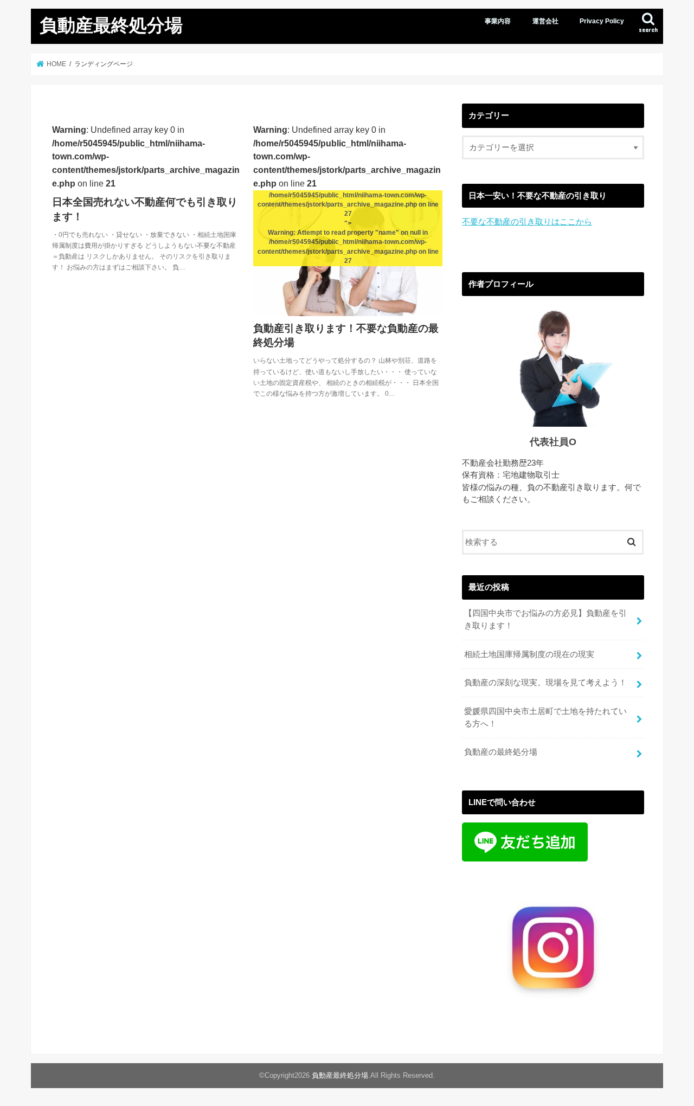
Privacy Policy (602, 21)
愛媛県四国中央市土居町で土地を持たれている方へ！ (545, 717)
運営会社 (545, 21)
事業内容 (498, 21)
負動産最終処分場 (111, 24)
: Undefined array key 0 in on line (146, 198)
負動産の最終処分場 (500, 752)
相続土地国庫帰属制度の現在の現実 (529, 654)
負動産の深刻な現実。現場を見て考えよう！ (545, 682)
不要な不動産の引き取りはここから (527, 221)
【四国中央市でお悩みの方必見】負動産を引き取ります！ (545, 619)
